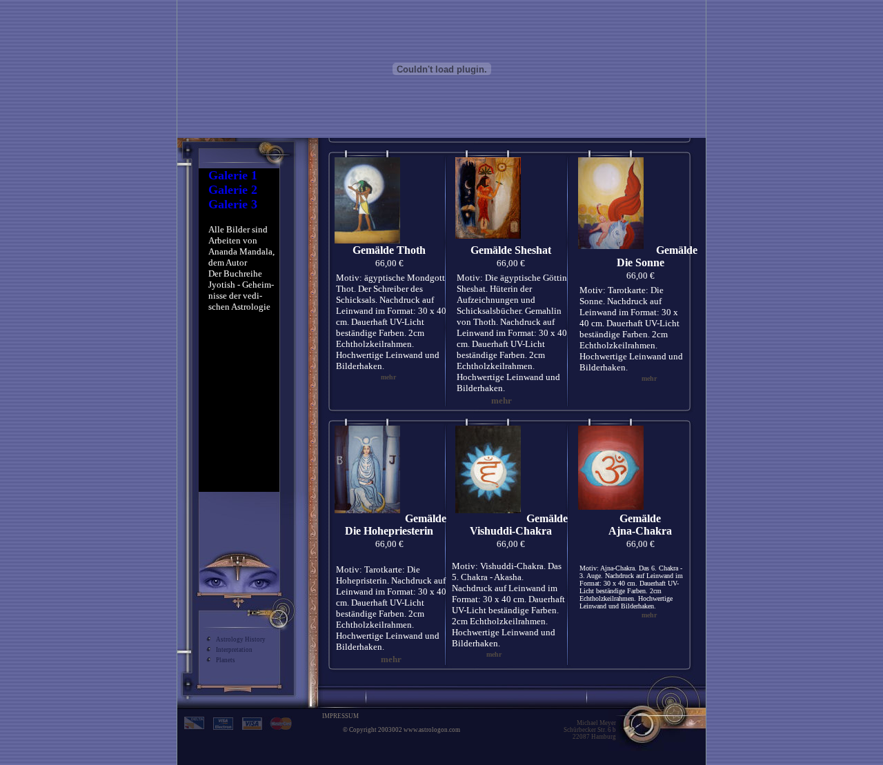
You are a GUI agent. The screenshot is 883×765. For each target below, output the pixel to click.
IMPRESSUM (340, 716)
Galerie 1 (232, 175)
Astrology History (241, 639)
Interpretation (234, 649)
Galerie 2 (232, 190)
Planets (225, 660)
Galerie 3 (232, 204)
